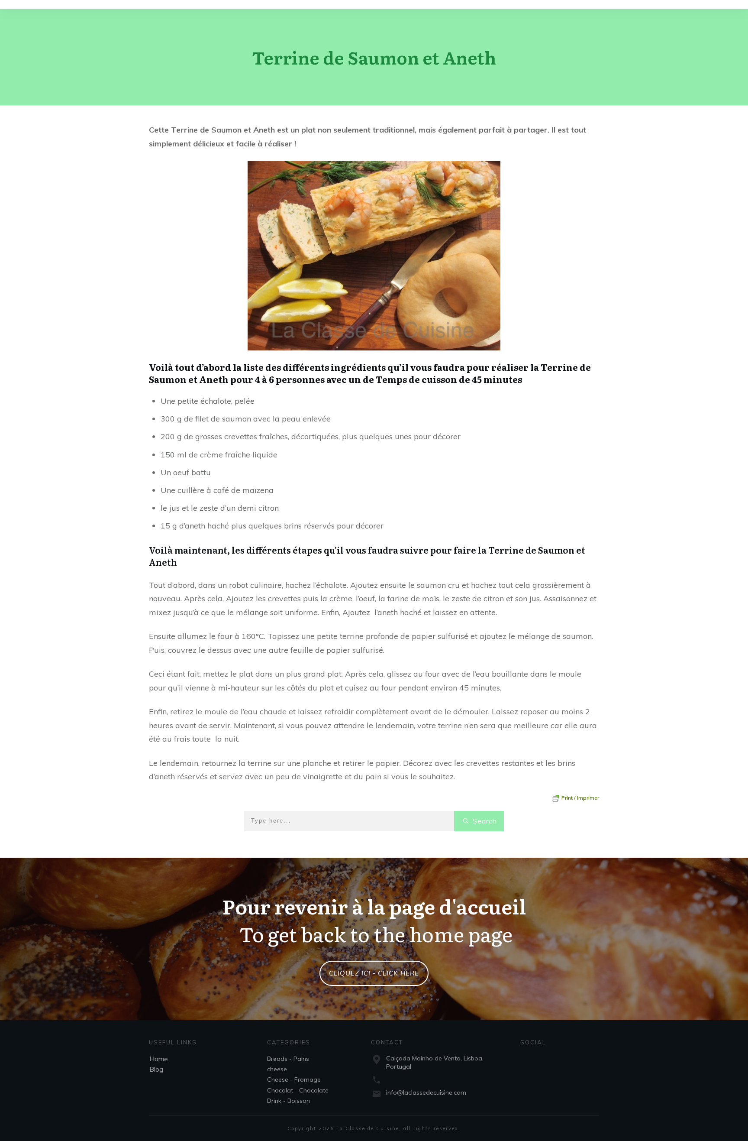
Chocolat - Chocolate (298, 1090)
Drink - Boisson (288, 1101)
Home (158, 1058)
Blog (156, 1069)
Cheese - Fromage (294, 1079)
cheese (277, 1069)
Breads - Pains (288, 1059)
